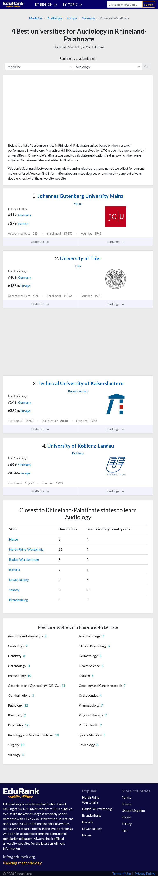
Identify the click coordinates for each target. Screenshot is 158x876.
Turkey (127, 824)
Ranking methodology (22, 863)
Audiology (54, 18)
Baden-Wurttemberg (24, 559)
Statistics (38, 241)
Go (146, 66)
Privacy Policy (145, 873)
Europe (72, 18)
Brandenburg (18, 600)
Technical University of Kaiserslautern (78, 383)
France (126, 804)
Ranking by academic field (77, 58)
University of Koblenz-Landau (78, 446)
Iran (124, 830)
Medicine (35, 18)
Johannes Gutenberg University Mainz (78, 196)
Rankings (113, 241)
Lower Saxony (19, 580)
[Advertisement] (39, 111)
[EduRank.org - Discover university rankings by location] (13, 4)
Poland (126, 797)
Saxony (14, 590)
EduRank (98, 47)
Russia (126, 817)
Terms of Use (121, 873)
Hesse (13, 539)
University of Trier (78, 258)
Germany (88, 18)
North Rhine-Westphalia (26, 549)
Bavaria (14, 569)
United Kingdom (133, 810)
